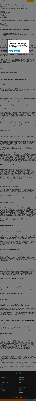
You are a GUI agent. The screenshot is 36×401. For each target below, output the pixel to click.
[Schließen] (28, 41)
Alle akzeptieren (10, 51)
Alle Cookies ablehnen (16, 51)
